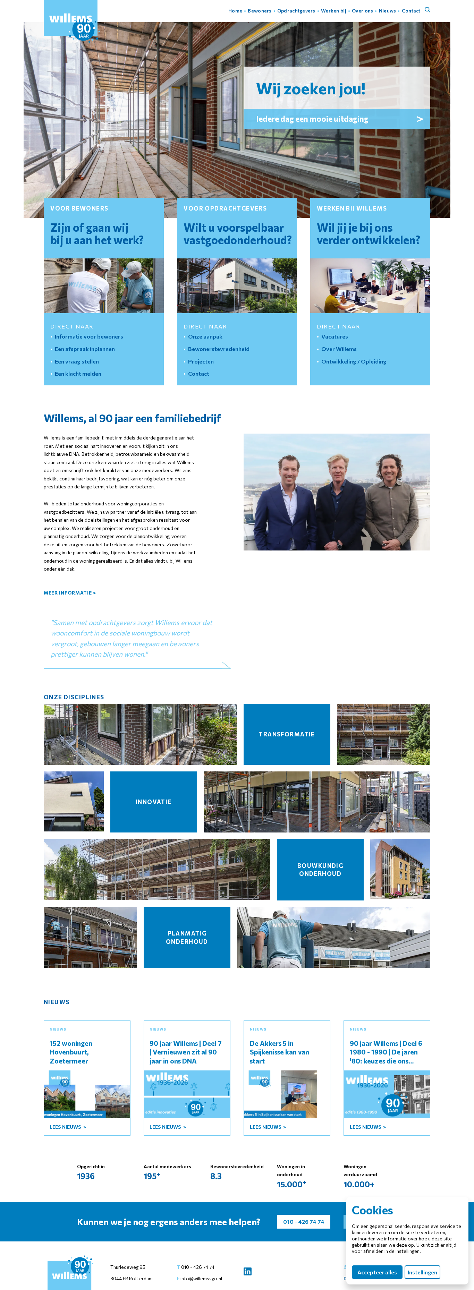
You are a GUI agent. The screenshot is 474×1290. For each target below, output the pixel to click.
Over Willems (339, 348)
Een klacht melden (78, 373)
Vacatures (334, 336)
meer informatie (70, 593)
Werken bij (333, 11)
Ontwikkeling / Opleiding (354, 361)
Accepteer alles (377, 1272)
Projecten (201, 361)
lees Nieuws (66, 1127)
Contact (411, 11)
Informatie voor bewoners (89, 336)
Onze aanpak (205, 336)
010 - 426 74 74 (197, 1267)
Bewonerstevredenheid (218, 348)
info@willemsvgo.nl (200, 1278)
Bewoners (259, 11)
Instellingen (423, 1272)
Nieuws (387, 11)
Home (235, 11)
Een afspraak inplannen (85, 348)
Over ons (362, 11)
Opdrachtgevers (296, 11)
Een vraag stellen (77, 361)
